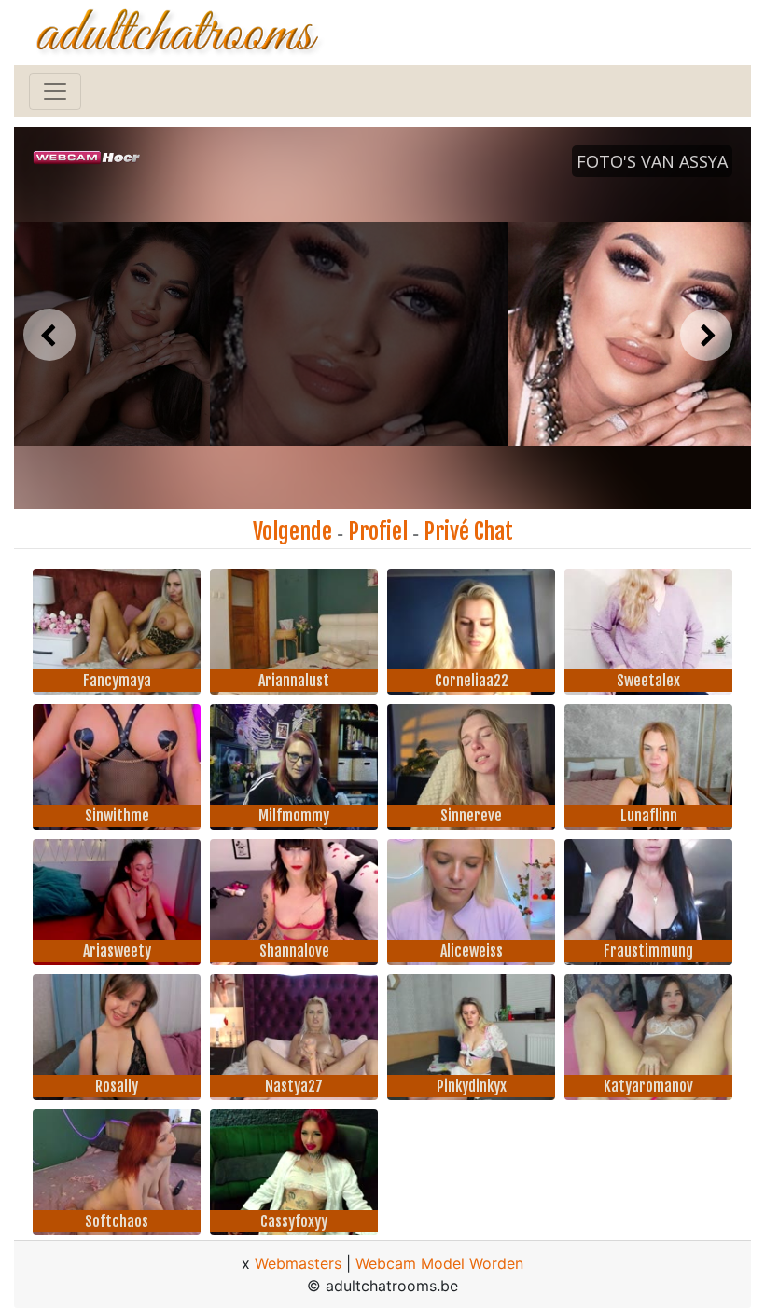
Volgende (292, 531)
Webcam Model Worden (439, 1263)
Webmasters (298, 1263)
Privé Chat (468, 531)
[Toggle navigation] (55, 91)
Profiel (378, 531)
